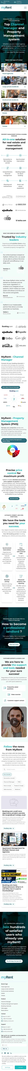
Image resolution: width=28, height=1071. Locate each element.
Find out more (14, 644)
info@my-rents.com (19, 2)
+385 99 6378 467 (7, 1029)
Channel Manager (6, 1001)
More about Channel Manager (10, 387)
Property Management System (9, 1004)
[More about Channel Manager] (14, 399)
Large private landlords (7, 989)
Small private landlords (7, 991)
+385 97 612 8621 (6, 2)
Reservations (4, 1010)
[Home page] (6, 7)
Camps (3, 995)
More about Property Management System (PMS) (12, 440)
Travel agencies (5, 986)
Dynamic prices (14, 498)
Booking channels (6, 1006)
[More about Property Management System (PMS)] (14, 450)
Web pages (4, 1008)
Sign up (5, 1048)
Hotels (3, 993)
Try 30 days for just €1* (14, 961)
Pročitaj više (8, 828)
